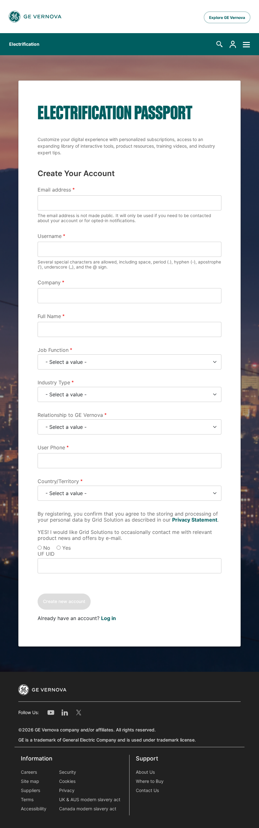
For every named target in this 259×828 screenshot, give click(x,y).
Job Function (53, 350)
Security (67, 772)
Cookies (67, 781)
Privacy (67, 790)
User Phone (51, 448)
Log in (108, 618)
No (46, 548)
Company (49, 283)
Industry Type (54, 383)
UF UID (46, 554)
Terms (27, 799)
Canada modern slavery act (87, 808)
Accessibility (33, 808)
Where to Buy (150, 781)
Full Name (49, 316)
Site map (30, 781)
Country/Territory (58, 481)
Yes (66, 548)
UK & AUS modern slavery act (89, 799)
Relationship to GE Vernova (70, 415)
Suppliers (30, 790)
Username (50, 236)
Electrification (24, 44)
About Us (145, 772)
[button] (219, 44)
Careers (29, 772)
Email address (54, 190)
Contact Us (147, 790)
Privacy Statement (194, 520)
